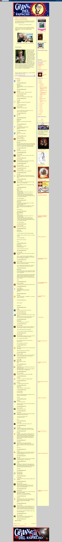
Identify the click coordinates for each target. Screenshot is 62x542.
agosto (41, 104)
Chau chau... (41, 99)
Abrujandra (18, 490)
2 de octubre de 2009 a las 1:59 (21, 449)
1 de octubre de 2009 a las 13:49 (21, 286)
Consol (18, 346)
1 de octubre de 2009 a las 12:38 (21, 163)
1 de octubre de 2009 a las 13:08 (21, 243)
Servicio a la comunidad (31, 76)
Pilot (17, 432)
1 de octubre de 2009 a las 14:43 (21, 319)
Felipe (18, 114)
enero (40, 112)
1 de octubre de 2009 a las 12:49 (21, 172)
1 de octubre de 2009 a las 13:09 (21, 250)
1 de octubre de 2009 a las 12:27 (21, 130)
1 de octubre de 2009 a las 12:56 (21, 187)
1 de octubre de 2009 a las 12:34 (21, 152)
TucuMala (18, 477)
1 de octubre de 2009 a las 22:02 (21, 389)
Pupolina (18, 422)
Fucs (17, 382)
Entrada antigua (33, 523)
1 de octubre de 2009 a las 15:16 (21, 323)
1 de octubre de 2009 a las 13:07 (21, 228)
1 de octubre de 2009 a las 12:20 (21, 117)
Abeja (18, 377)
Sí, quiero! (40, 96)
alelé (17, 400)
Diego (18, 457)
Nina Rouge (18, 365)
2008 (39, 113)
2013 (39, 79)
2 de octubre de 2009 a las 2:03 (21, 455)
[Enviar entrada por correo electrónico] (34, 75)
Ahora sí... (40, 97)
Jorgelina (18, 359)
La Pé (18, 174)
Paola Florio (19, 106)
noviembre (41, 84)
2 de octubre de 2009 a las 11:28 (21, 503)
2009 (39, 82)
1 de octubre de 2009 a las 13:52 (21, 293)
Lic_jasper (18, 125)
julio (40, 105)
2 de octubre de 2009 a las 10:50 (21, 488)
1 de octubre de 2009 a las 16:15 (21, 352)
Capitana (27, 76)
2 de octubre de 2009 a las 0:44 (21, 425)
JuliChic (18, 412)
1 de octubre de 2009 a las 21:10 (21, 380)
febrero (41, 111)
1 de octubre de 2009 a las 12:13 (21, 98)
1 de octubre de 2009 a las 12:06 (21, 89)
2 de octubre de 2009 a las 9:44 (21, 481)
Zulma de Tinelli (19, 137)
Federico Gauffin (19, 95)
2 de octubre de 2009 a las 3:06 (21, 470)
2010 (39, 81)
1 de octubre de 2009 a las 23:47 (21, 406)
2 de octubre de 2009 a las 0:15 (21, 410)
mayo (40, 107)
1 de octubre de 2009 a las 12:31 (21, 140)
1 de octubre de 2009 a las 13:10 (21, 259)
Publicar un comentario (18, 520)
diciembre (41, 83)
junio (40, 106)
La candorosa (19, 391)
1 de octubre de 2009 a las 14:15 (21, 307)
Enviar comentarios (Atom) (21, 525)
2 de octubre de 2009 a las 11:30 (21, 513)
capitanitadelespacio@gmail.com (42, 69)
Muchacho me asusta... (42, 98)
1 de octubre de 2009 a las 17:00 (21, 357)
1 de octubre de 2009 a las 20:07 (21, 371)
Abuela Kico (23, 76)
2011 (39, 80)
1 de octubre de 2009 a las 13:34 (21, 281)
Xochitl (18, 441)
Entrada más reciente (17, 523)
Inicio (25, 523)
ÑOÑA (18, 295)
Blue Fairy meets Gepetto (20, 313)
